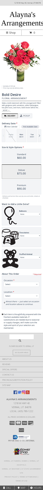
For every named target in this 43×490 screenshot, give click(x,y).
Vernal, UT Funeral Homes (16, 461)
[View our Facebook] (15, 393)
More (5, 110)
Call (8, 487)
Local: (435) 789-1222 (21, 411)
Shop (12, 32)
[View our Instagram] (23, 393)
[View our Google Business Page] (19, 393)
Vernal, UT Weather (10, 469)
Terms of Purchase (28, 477)
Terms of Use (22, 481)
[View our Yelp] (28, 393)
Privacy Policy (11, 477)
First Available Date (30, 127)
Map (22, 487)
